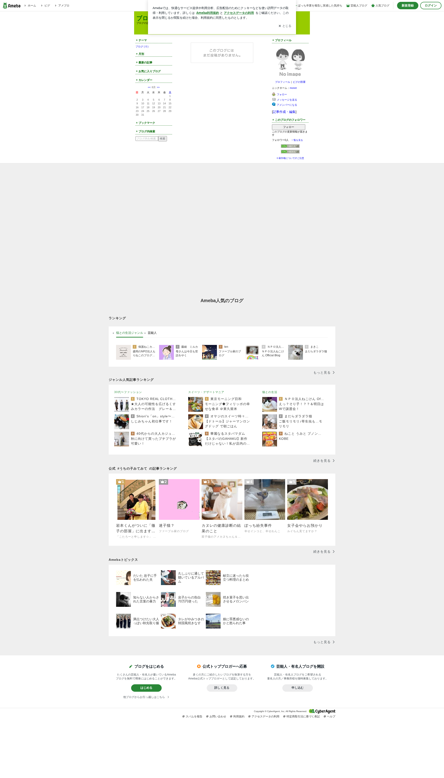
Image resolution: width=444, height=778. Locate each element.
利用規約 (238, 716)
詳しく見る (221, 687)
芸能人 (152, 333)
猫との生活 (269, 392)
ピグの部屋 (299, 82)
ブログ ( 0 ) (142, 46)
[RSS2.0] (290, 152)
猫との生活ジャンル (129, 333)
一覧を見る (297, 140)
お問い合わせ (218, 716)
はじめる (146, 687)
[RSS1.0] (290, 147)
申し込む (298, 687)
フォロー (288, 127)
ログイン (431, 5)
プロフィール (282, 82)
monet (293, 88)
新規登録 (408, 5)
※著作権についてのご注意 (290, 158)
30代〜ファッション (128, 392)
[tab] (129, 333)
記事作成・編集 (284, 112)
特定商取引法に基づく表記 (303, 716)
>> (158, 87)
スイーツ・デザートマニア (206, 392)
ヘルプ (331, 716)
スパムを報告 (194, 716)
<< (149, 87)
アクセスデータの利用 (265, 716)
